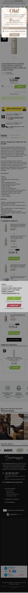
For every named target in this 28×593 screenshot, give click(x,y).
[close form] (26, 8)
